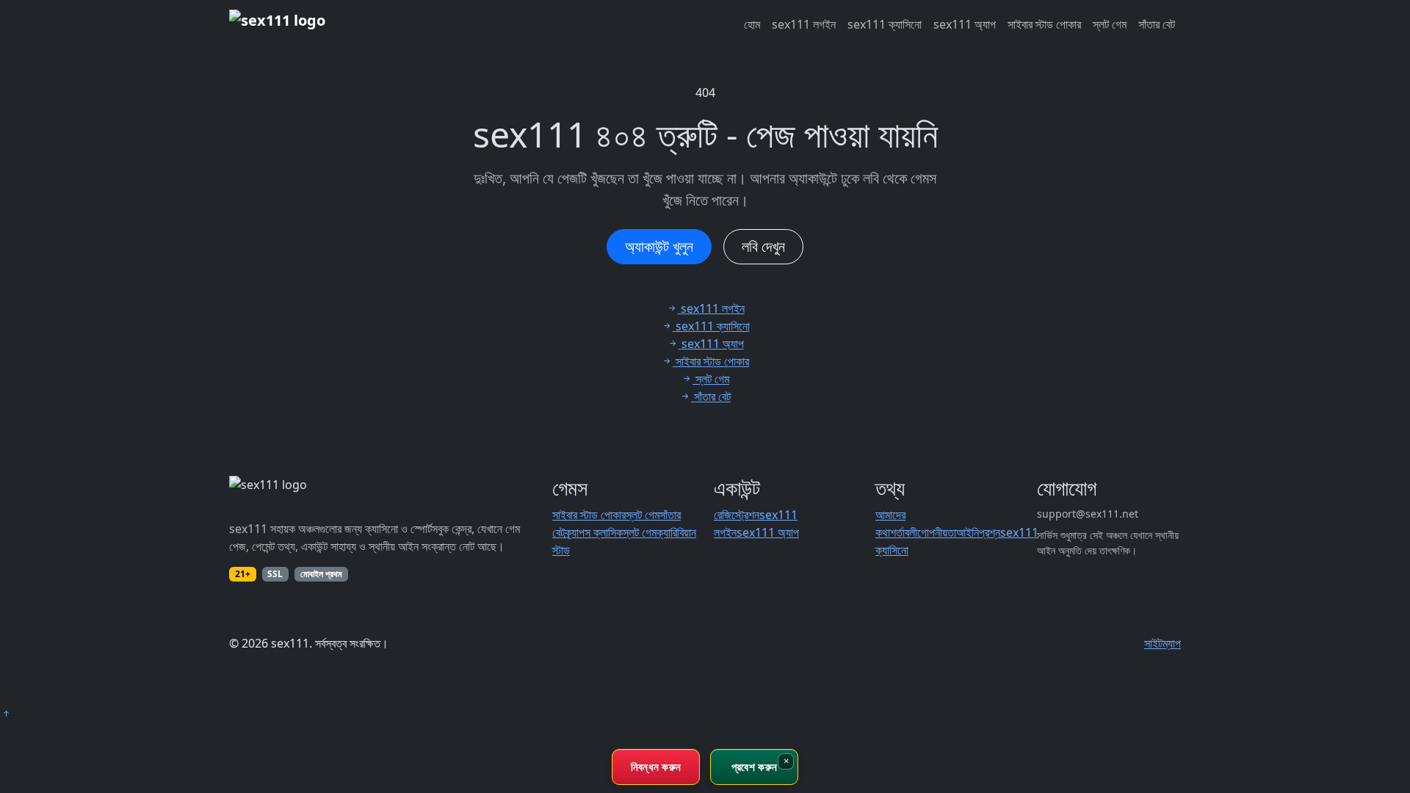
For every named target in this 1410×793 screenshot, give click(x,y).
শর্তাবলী (903, 532)
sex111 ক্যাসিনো (884, 24)
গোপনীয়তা (936, 532)
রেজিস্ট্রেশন (736, 515)
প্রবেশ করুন (754, 766)
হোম (752, 24)
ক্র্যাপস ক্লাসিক (594, 532)
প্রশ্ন (989, 532)
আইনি (967, 532)
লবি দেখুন (763, 246)
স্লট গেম (1110, 24)
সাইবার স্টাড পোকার (1044, 24)
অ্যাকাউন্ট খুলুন (659, 246)
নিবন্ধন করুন (656, 766)
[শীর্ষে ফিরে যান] (6, 714)
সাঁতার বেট (1156, 24)
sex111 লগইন (804, 24)
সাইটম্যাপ (1162, 643)
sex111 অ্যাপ (964, 24)
